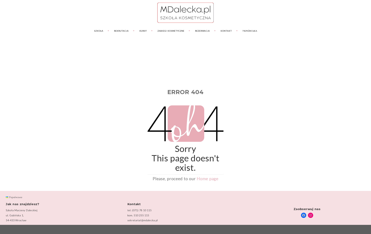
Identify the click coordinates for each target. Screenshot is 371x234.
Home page (207, 178)
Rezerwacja (202, 31)
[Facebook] (349, 31)
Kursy (143, 31)
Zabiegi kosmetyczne (171, 31)
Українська (249, 31)
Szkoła (98, 31)
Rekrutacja (121, 31)
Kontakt (226, 31)
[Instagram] (354, 31)
